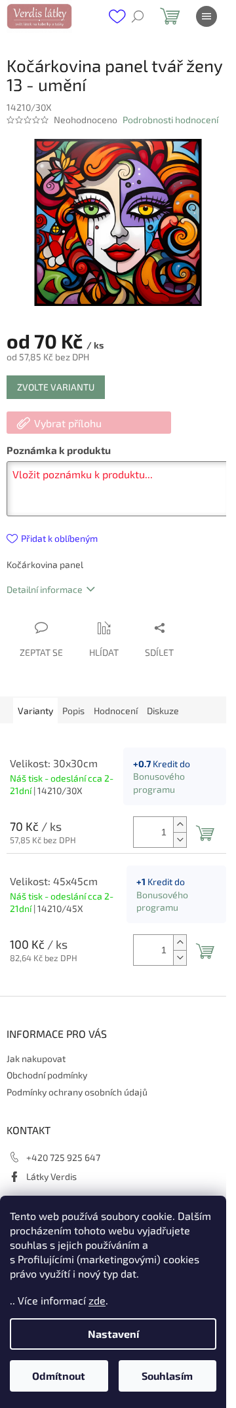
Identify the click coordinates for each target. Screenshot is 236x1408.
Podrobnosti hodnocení (170, 119)
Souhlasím (167, 1375)
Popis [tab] (73, 710)
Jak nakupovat (36, 1058)
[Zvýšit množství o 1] (179, 824)
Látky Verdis (51, 1176)
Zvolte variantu (55, 386)
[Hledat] (138, 16)
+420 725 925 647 (63, 1157)
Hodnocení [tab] (116, 710)
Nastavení (113, 1333)
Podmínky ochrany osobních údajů (77, 1091)
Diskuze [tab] (163, 710)
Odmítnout (58, 1375)
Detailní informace (45, 589)
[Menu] (206, 16)
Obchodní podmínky (47, 1074)
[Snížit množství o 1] (179, 839)
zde (97, 1300)
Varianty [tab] (35, 710)
